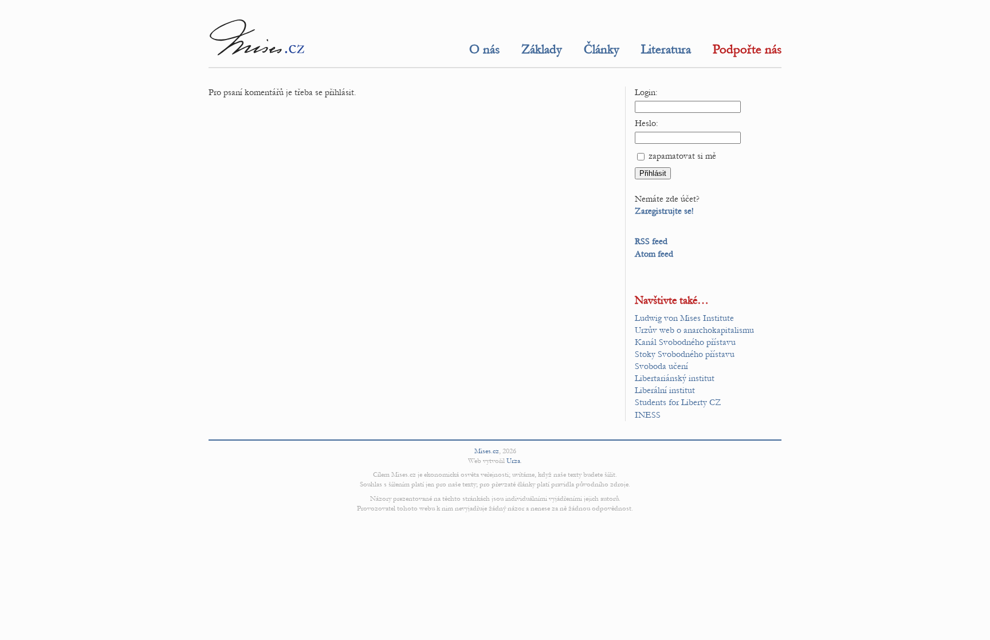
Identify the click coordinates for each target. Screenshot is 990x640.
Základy (541, 49)
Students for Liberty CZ (678, 402)
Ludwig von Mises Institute (684, 318)
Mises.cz (486, 451)
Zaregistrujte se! (664, 211)
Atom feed (654, 254)
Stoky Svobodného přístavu (684, 354)
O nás (484, 49)
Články (601, 49)
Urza (513, 461)
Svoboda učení (661, 366)
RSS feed (651, 241)
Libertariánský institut (674, 378)
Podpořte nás (747, 49)
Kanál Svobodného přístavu (685, 342)
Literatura (666, 49)
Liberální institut (665, 390)
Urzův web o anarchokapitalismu (694, 330)
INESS (648, 415)
